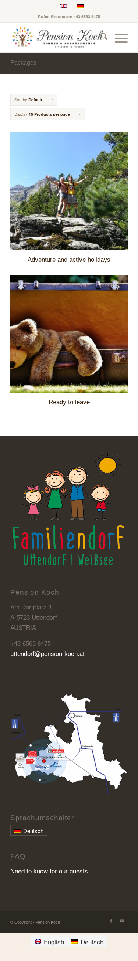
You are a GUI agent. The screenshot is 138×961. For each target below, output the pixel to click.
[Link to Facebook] (111, 920)
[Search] (100, 37)
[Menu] (117, 37)
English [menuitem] (54, 941)
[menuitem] (100, 37)
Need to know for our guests (49, 870)
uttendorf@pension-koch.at (47, 653)
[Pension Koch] (57, 37)
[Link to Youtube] (122, 920)
